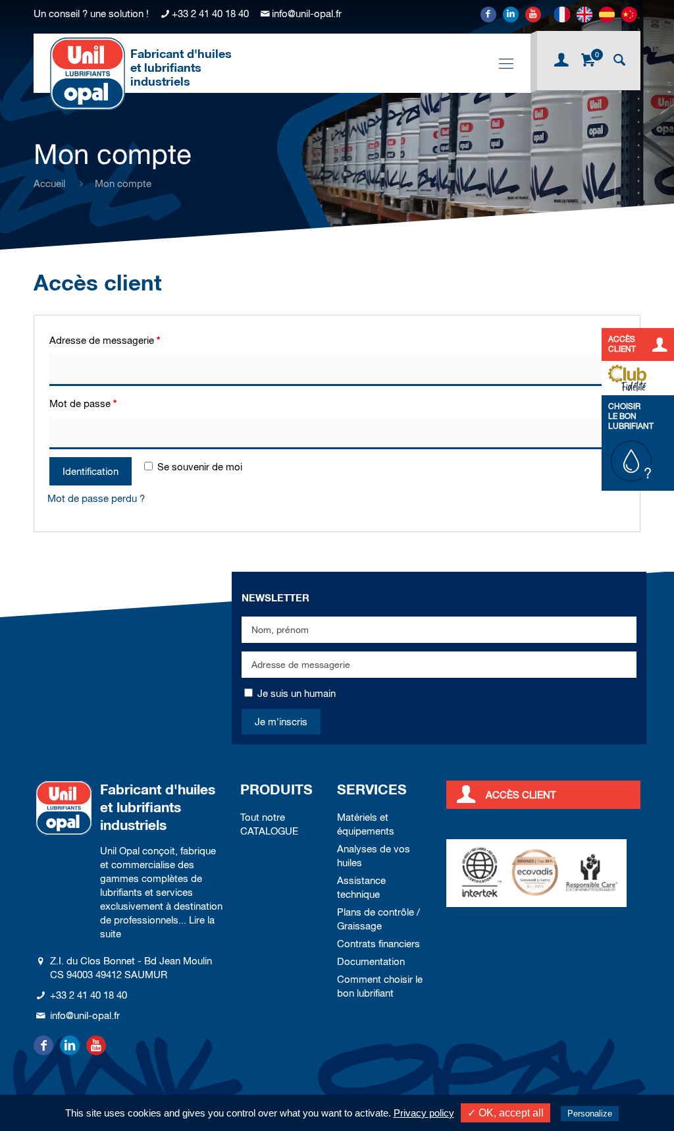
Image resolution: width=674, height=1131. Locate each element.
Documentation (371, 961)
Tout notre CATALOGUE (269, 824)
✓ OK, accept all (505, 1112)
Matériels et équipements (365, 824)
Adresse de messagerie (104, 340)
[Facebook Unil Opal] (488, 14)
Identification (90, 471)
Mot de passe (83, 403)
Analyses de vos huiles (373, 855)
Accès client (521, 794)
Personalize (589, 1113)
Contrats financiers (378, 943)
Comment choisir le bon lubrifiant (380, 986)
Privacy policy (424, 1112)
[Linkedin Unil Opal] (511, 14)
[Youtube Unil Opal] (533, 14)
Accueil (49, 183)
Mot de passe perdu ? (96, 498)
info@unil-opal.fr (307, 13)
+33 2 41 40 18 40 (210, 13)
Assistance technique (361, 887)
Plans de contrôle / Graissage (378, 918)
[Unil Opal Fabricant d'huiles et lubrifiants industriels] (87, 73)
